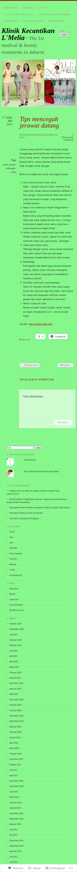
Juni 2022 (13, 651)
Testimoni (28, 8)
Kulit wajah (10, 168)
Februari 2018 (15, 754)
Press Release (56, 21)
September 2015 (16, 819)
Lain (11, 543)
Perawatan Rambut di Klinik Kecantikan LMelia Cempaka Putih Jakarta (39, 507)
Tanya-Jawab (10, 21)
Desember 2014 (16, 840)
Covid (42, 8)
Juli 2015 (13, 830)
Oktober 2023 (15, 645)
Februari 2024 (15, 640)
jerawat (12, 165)
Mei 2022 (13, 656)
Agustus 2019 (15, 727)
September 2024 (16, 629)
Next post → (65, 365)
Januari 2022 (15, 678)
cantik (5, 165)
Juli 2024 (13, 634)
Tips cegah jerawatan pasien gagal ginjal (41, 471)
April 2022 (13, 662)
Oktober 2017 (15, 765)
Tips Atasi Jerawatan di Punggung (24, 518)
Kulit (22, 137)
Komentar (63, 422)
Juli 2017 (13, 770)
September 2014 (16, 846)
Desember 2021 (16, 683)
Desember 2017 (16, 759)
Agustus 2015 (15, 824)
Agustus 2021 (15, 689)
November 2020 (16, 699)
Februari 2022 (15, 672)
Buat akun (13, 589)
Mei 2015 (13, 835)
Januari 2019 (15, 737)
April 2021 (13, 694)
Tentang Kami (10, 8)
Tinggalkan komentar (67, 138)
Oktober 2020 (15, 705)
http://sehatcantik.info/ (40, 324)
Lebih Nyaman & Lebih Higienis (54, 14)
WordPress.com (16, 610)
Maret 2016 (14, 797)
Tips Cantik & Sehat (32, 21)
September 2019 (16, 721)
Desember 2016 (16, 781)
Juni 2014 (13, 862)
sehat (13, 172)
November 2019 (16, 716)
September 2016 (16, 786)
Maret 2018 (14, 748)
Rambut (12, 564)
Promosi (12, 559)
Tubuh (12, 570)
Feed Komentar (16, 605)
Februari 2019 (15, 732)
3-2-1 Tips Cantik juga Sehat (18, 14)
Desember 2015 (16, 813)
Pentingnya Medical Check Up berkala (25, 513)
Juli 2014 (13, 857)
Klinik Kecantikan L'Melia (28, 34)
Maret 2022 (14, 667)
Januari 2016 (15, 808)
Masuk (12, 594)
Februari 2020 (15, 710)
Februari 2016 (15, 802)
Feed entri (13, 599)
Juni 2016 (13, 792)
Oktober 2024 (15, 624)
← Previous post (30, 365)
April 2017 (13, 775)
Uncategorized (15, 575)
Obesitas (13, 548)
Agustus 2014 (15, 851)
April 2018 (13, 743)
